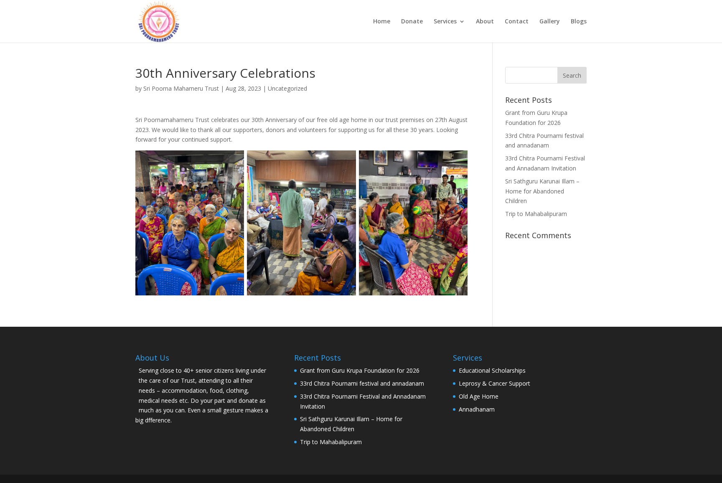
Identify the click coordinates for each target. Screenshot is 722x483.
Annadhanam (477, 409)
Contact (517, 21)
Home (381, 21)
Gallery (549, 21)
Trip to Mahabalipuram (536, 214)
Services (445, 21)
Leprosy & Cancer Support (494, 383)
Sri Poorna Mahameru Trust (181, 88)
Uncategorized (287, 88)
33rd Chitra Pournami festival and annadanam (362, 383)
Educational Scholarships (492, 370)
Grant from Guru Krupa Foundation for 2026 (359, 370)
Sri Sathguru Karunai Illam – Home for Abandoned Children (542, 191)
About (485, 21)
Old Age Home (478, 396)
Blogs (579, 21)
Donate (412, 21)
